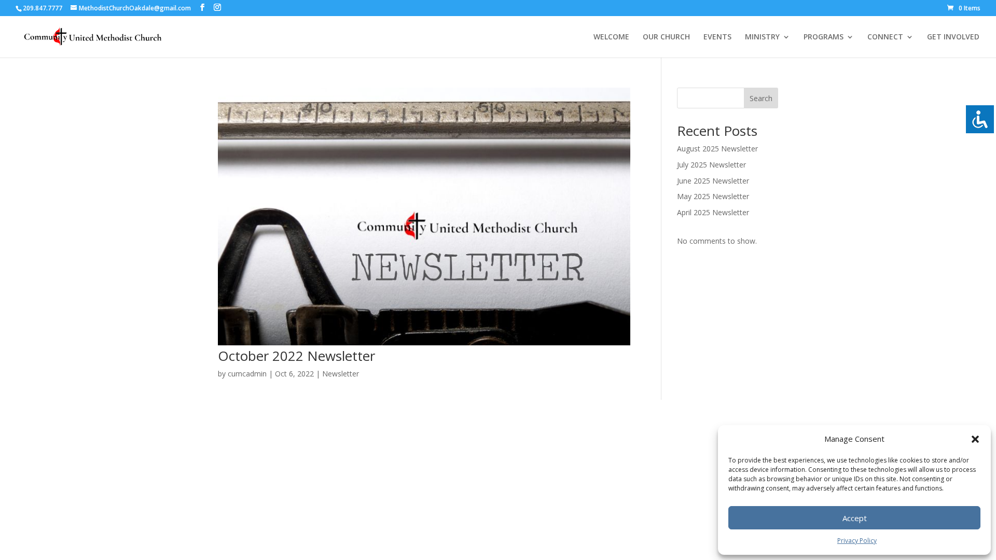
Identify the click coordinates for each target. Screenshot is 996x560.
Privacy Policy (857, 540)
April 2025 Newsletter (713, 212)
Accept (854, 518)
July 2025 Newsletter (711, 165)
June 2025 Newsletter (713, 181)
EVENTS (717, 37)
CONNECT (885, 37)
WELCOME (611, 37)
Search (761, 98)
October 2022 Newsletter (296, 355)
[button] (975, 439)
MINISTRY (762, 37)
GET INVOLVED (953, 37)
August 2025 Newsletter (717, 148)
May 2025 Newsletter (713, 196)
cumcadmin (247, 374)
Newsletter (340, 374)
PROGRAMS (823, 37)
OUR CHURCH (666, 37)
